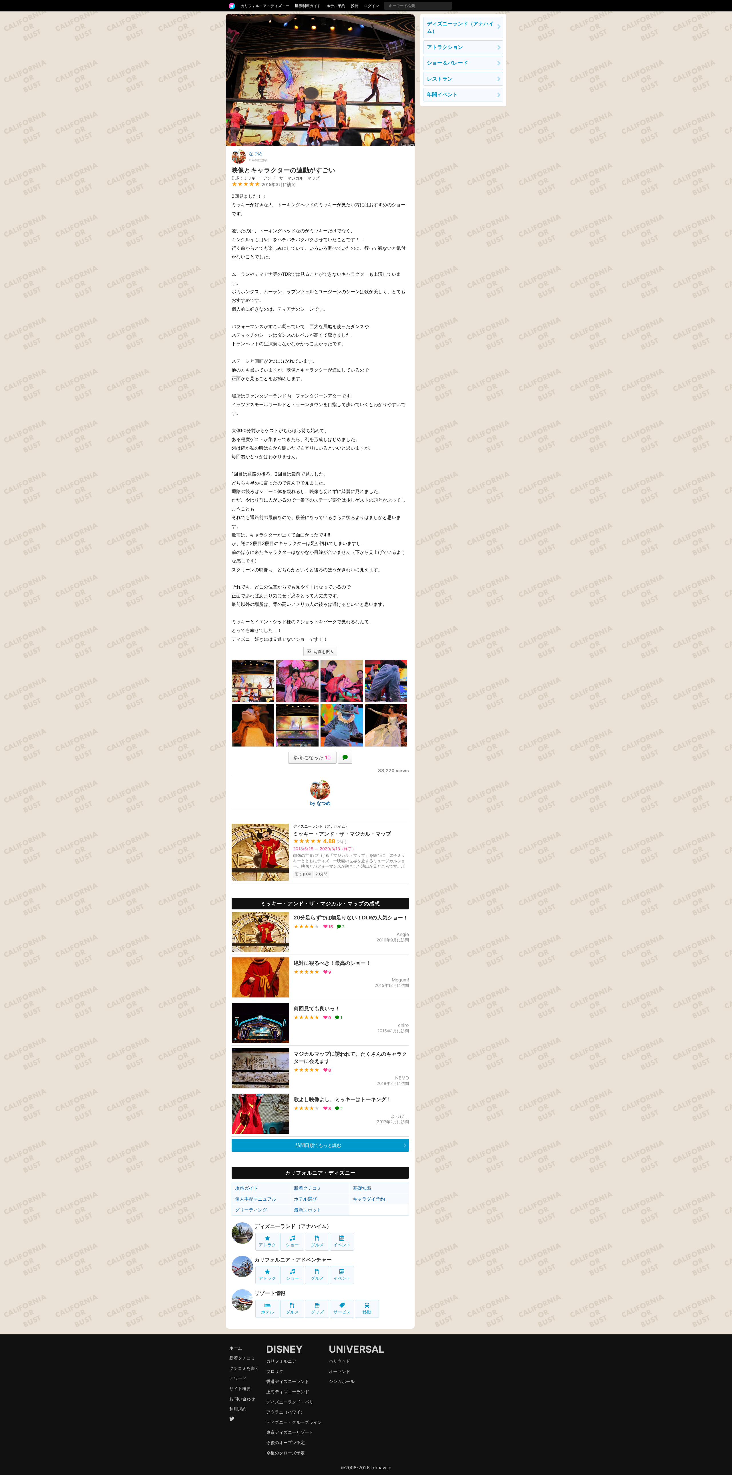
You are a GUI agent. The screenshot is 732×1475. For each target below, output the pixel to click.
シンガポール (342, 1381)
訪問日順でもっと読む (318, 1145)
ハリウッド (339, 1361)
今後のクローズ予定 (285, 1453)
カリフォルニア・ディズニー (265, 5)
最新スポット (307, 1210)
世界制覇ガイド (308, 5)
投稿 (354, 5)
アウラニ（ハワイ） (285, 1412)
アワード (237, 1378)
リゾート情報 (269, 1293)
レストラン (440, 79)
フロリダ (274, 1371)
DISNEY (284, 1349)
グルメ (317, 1245)
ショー (292, 1245)
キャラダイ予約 (369, 1199)
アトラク (267, 1245)
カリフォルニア (281, 1361)
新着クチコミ (307, 1188)
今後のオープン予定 (285, 1442)
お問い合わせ (242, 1399)
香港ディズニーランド (287, 1381)
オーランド (339, 1371)
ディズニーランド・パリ (289, 1402)
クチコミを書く (244, 1368)
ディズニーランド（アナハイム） (293, 1226)
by (320, 803)
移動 (367, 1312)
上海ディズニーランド (287, 1391)
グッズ (317, 1312)
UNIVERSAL (356, 1349)
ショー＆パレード (447, 63)
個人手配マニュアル (255, 1199)
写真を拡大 (323, 651)
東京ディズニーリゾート (289, 1432)
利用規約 (237, 1409)
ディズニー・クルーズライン (294, 1422)
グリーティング (251, 1210)
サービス (342, 1312)
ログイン (371, 5)
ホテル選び (305, 1199)
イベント (342, 1245)
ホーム (235, 1348)
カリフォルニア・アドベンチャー (293, 1260)
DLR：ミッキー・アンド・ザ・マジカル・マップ (275, 177)
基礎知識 (362, 1188)
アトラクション (445, 47)
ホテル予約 (336, 5)
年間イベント (442, 94)
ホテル (267, 1312)
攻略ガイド (246, 1188)
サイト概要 (240, 1388)
